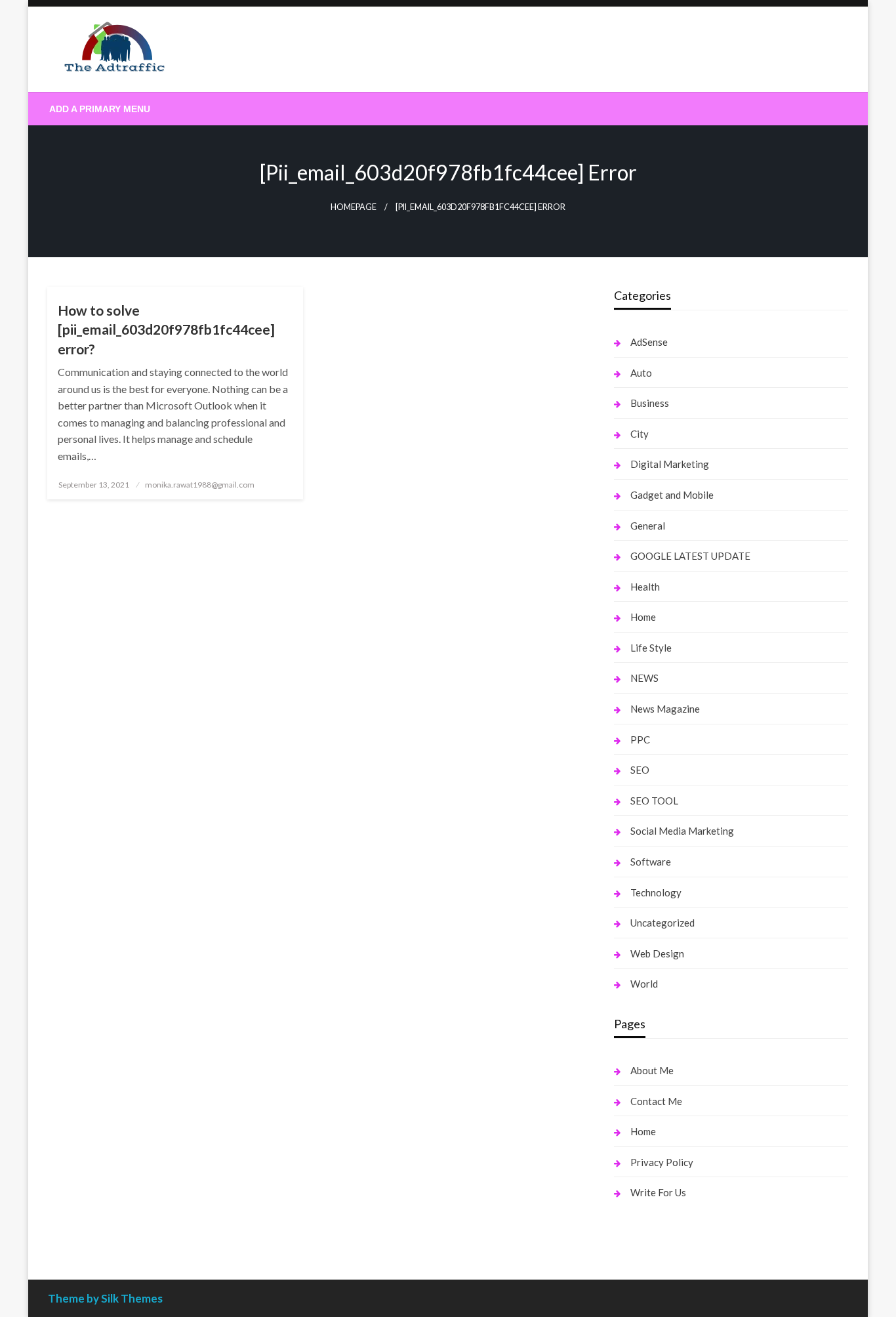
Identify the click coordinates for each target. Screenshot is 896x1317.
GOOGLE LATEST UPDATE (690, 556)
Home (643, 617)
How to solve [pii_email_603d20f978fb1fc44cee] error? (166, 329)
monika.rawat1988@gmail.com (200, 485)
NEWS (644, 678)
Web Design (657, 953)
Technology (656, 892)
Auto (641, 373)
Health (645, 587)
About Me (652, 1070)
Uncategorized (662, 923)
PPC (640, 739)
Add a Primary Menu (99, 109)
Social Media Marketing (682, 831)
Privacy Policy (661, 1162)
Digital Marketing (669, 464)
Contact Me (656, 1101)
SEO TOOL (654, 800)
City (639, 434)
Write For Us (658, 1192)
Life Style (651, 648)
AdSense (649, 342)
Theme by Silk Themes (105, 1298)
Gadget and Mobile (672, 495)
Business (649, 403)
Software (650, 862)
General (647, 526)
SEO (639, 770)
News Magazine (665, 709)
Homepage (354, 207)
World (644, 984)
